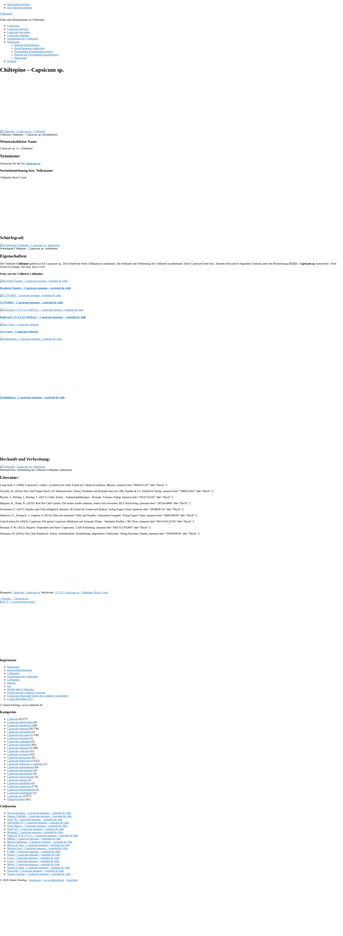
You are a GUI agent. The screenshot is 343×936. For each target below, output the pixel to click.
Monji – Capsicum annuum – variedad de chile (33, 864)
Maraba (11, 682)
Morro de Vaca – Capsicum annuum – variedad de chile (38, 845)
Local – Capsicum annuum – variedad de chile (33, 857)
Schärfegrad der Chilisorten (22, 676)
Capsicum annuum (17, 728)
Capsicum (18, 592)
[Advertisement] (107, 102)
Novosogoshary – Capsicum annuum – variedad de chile (39, 812)
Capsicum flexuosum (19, 757)
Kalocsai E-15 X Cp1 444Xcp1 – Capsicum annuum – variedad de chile (43, 317)
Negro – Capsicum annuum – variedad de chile (33, 854)
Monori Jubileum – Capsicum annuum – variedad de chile (39, 841)
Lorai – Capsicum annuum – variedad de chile (33, 861)
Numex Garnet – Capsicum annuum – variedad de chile (38, 867)
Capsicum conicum (18, 751)
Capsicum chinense (18, 747)
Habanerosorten (16, 799)
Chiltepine (87, 592)
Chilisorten (6, 13)
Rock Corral (101, 592)
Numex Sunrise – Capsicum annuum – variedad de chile (39, 874)
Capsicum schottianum (20, 792)
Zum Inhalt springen (18, 4)
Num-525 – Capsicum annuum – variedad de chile (35, 829)
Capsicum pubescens (19, 786)
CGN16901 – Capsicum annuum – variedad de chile (31, 302)
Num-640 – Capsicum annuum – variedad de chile (35, 870)
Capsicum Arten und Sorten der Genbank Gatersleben (37, 695)
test (9, 686)
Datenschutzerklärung (19, 670)
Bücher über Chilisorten (20, 689)
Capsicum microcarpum (20, 776)
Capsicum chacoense (19, 744)
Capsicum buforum (18, 738)
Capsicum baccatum (18, 735)
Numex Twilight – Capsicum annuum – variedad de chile (39, 816)
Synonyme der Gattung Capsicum (26, 692)
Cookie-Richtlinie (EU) (20, 698)
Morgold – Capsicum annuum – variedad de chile (35, 832)
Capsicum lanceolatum (20, 770)
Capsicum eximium (18, 754)
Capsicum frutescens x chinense (25, 763)
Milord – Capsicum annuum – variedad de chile (34, 838)
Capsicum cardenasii (18, 741)
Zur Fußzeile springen (19, 7)
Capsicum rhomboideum (21, 789)
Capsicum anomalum (19, 731)
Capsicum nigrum (17, 779)
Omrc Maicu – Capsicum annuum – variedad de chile (37, 825)
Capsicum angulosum (19, 725)
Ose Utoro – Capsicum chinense (19, 331)
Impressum (13, 666)
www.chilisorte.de (53, 880)
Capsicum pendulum (18, 783)
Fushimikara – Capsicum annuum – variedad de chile (32, 397)
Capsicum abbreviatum (20, 722)
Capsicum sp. (32, 592)
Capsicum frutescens (18, 760)
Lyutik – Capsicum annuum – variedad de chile (33, 851)
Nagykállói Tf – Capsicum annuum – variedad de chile (38, 822)
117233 (59, 592)
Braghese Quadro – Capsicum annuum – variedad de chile (35, 288)
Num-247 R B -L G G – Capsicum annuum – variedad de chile (42, 835)
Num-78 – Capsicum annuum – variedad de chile (35, 819)
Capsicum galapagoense (20, 767)
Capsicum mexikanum (19, 773)
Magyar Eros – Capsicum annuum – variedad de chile (37, 848)
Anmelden (72, 880)
